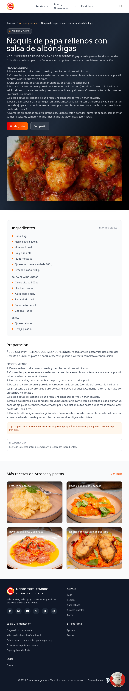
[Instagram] (18, 611)
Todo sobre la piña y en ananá (22, 645)
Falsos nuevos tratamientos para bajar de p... (30, 640)
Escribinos (87, 6)
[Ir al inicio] (10, 6)
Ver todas (116, 474)
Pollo (69, 594)
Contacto (11, 665)
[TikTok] (45, 611)
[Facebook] (10, 611)
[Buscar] (120, 6)
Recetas (40, 6)
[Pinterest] (54, 611)
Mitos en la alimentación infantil (24, 635)
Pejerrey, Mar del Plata (18, 650)
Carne (70, 614)
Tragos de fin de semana (20, 630)
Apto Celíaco (73, 604)
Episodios (72, 630)
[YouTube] (27, 611)
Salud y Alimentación (61, 6)
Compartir (40, 126)
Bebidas (71, 599)
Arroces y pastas (75, 609)
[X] (36, 611)
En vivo (70, 635)
